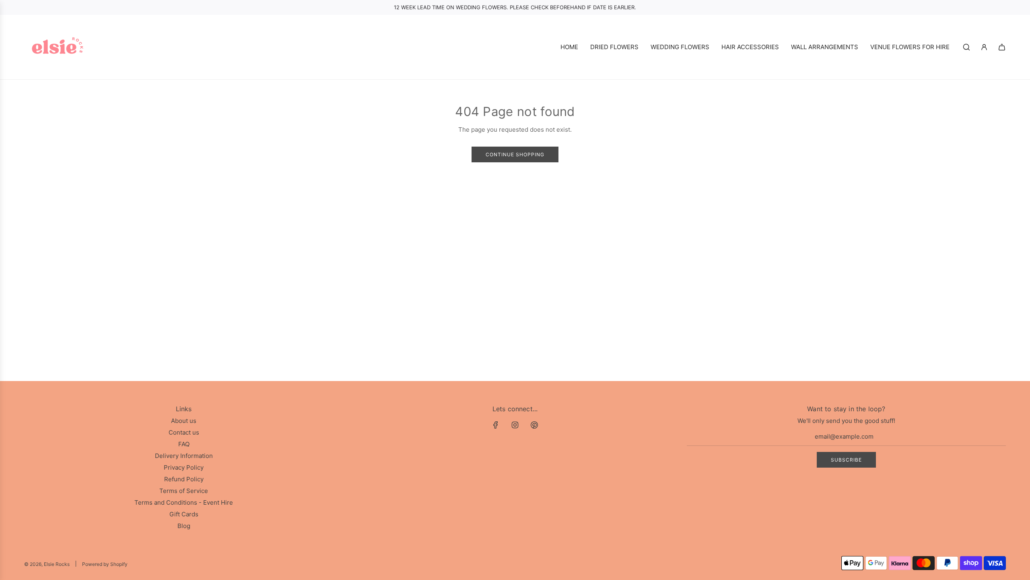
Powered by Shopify (105, 564)
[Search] (966, 47)
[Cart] (1002, 47)
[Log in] (984, 47)
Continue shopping (515, 154)
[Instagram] (515, 425)
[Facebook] (496, 425)
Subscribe (846, 460)
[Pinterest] (534, 425)
